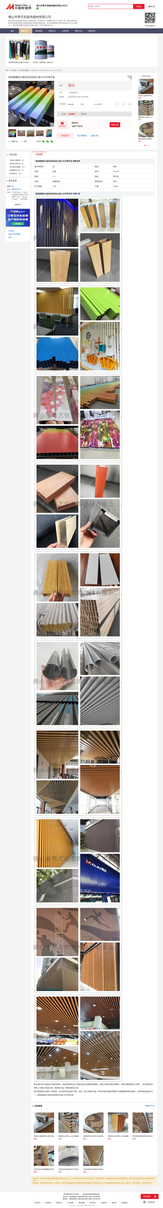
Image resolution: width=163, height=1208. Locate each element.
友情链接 (124, 1203)
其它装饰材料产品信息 (71, 1194)
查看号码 (115, 124)
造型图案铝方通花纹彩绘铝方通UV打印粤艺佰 (84, 1197)
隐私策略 (82, 1203)
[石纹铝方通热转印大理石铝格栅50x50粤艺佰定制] (146, 86)
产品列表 (13, 70)
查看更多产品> (150, 1106)
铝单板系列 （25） (16, 173)
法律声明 (104, 1203)
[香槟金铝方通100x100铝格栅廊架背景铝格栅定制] (146, 108)
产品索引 (11, 231)
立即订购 (94, 135)
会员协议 (93, 1203)
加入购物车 (82, 135)
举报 (25, 141)
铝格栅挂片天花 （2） (17, 170)
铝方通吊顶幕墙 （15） (18, 167)
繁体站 (114, 1203)
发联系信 (65, 135)
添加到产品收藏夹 (14, 234)
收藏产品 (14, 141)
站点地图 (70, 1203)
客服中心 (59, 1203)
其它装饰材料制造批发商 (91, 1194)
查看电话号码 (16, 189)
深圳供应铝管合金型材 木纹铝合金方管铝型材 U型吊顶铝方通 (29, 62)
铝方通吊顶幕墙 (23, 70)
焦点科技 (85, 1205)
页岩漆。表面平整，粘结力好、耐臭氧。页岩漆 (49, 62)
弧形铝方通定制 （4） (17, 160)
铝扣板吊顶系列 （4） (17, 164)
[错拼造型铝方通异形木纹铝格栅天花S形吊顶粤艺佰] (146, 129)
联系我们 (48, 1203)
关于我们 (37, 1203)
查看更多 (18, 204)
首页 (7, 70)
